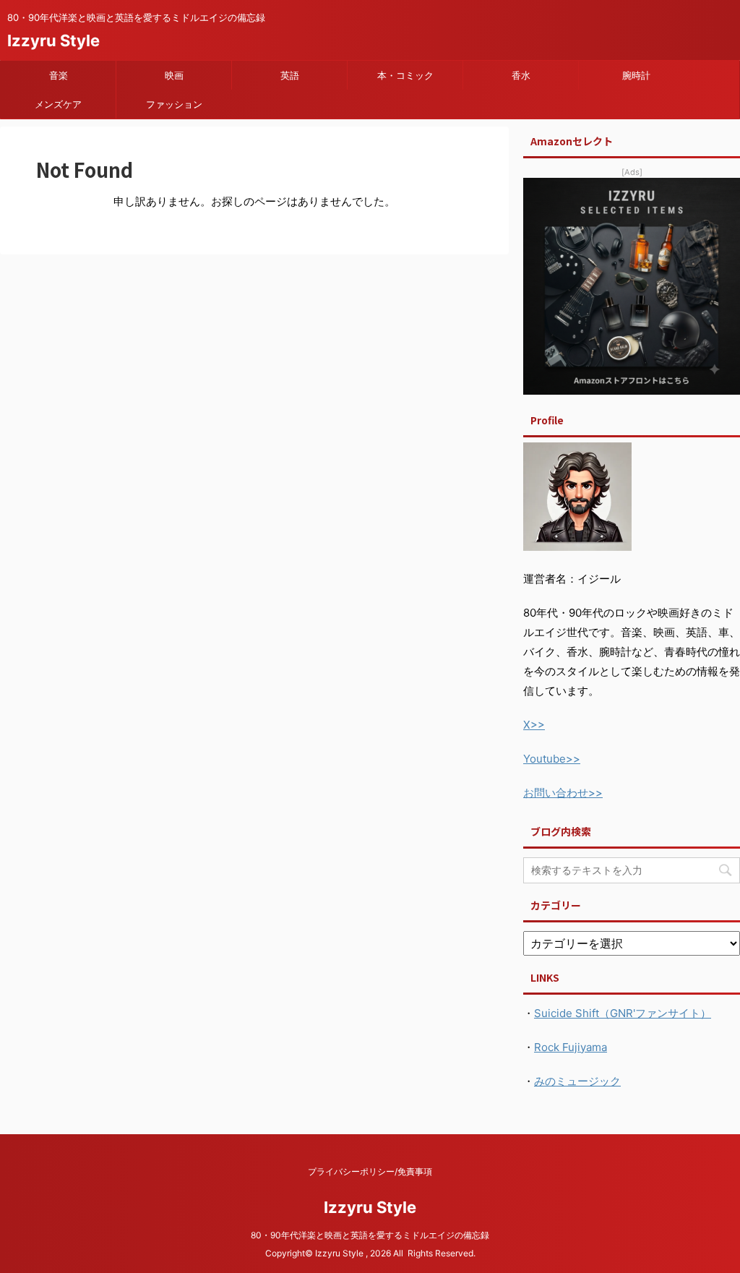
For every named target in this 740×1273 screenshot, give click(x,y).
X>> (534, 725)
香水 (521, 75)
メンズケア (58, 104)
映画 (174, 75)
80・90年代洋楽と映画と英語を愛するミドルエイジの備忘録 (374, 1235)
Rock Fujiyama (570, 1047)
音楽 (58, 75)
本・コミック (405, 75)
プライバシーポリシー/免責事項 (370, 1171)
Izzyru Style (53, 40)
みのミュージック (577, 1081)
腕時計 (636, 75)
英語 (289, 75)
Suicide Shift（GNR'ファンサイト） (622, 1013)
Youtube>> (551, 759)
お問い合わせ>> (563, 793)
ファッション (174, 104)
